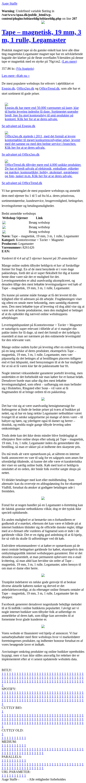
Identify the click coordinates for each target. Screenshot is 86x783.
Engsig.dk (8, 88)
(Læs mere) (69, 61)
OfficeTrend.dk (49, 88)
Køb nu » (23, 75)
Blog (23, 779)
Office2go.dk (25, 88)
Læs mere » (9, 75)
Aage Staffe (9, 3)
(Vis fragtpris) (25, 68)
